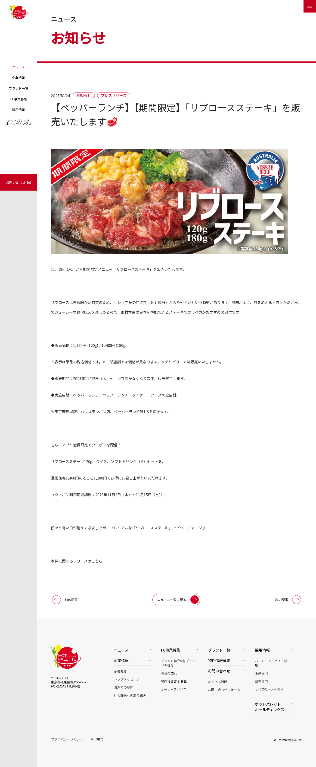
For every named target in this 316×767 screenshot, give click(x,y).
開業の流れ (169, 673)
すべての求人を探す (269, 689)
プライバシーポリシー (67, 739)
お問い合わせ (15, 182)
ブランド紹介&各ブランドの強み (178, 663)
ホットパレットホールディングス (18, 122)
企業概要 (120, 671)
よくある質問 (217, 682)
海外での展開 (123, 687)
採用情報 (18, 109)
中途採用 (261, 673)
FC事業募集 (18, 99)
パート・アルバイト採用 (271, 663)
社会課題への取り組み (130, 695)
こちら (96, 561)
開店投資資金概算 (174, 681)
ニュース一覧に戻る (171, 599)
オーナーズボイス (173, 689)
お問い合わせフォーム (224, 689)
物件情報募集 (219, 660)
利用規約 (96, 739)
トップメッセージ (127, 679)
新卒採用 (261, 681)
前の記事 (71, 599)
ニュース (18, 67)
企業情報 (18, 77)
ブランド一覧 (18, 88)
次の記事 (281, 599)
